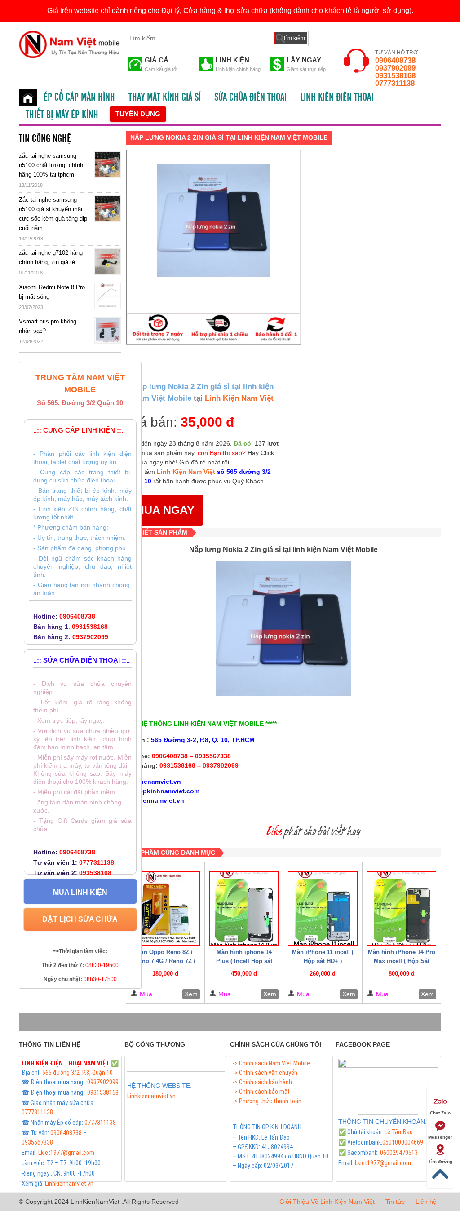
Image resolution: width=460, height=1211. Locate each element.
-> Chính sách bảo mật (261, 1091)
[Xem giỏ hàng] (324, 36)
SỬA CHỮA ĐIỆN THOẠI (250, 97)
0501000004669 (402, 1142)
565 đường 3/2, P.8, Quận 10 (77, 1072)
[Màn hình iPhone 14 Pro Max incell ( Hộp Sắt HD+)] (401, 908)
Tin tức (395, 1201)
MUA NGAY (165, 510)
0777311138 (395, 83)
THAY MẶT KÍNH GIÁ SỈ (164, 97)
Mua (146, 994)
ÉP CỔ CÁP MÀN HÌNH (79, 97)
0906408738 (395, 60)
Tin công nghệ (45, 138)
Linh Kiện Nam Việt (238, 398)
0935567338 (37, 1142)
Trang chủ (28, 97)
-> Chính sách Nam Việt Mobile (271, 1063)
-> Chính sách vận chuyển (265, 1072)
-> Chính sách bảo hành (262, 1082)
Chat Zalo (440, 1112)
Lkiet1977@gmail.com (66, 1152)
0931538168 (395, 75)
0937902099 (395, 68)
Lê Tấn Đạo (399, 1132)
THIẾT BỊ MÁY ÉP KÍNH (62, 115)
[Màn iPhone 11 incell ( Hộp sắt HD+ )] (322, 908)
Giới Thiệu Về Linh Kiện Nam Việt (327, 1201)
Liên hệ (426, 1201)
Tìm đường (440, 1161)
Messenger (440, 1137)
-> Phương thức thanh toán (267, 1101)
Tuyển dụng (137, 114)
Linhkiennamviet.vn (69, 1183)
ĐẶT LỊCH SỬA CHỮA (80, 919)
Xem (191, 994)
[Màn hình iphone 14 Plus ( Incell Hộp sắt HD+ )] (244, 908)
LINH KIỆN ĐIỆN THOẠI (336, 97)
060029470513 (399, 1152)
